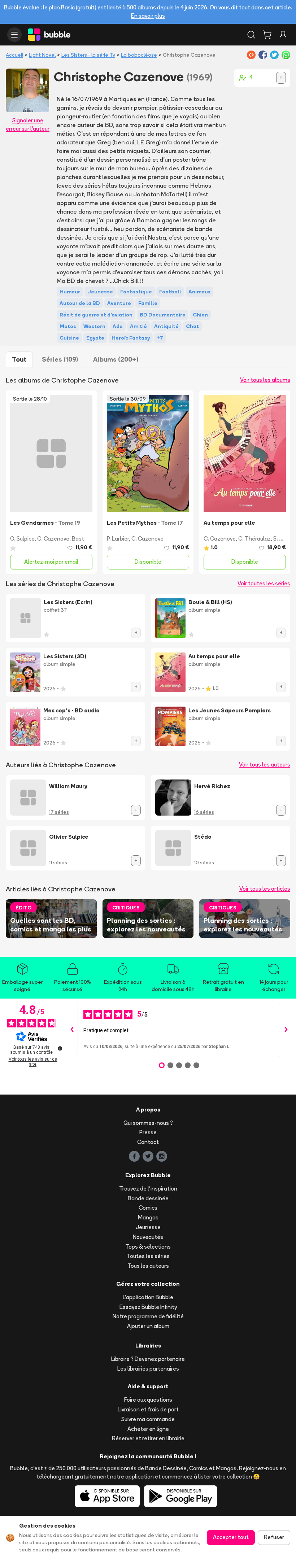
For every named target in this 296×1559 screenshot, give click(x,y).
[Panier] (267, 34)
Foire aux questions (148, 1399)
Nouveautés (148, 1236)
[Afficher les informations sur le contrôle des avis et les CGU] (60, 1048)
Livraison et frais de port (148, 1409)
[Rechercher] (251, 34)
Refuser (274, 1537)
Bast (78, 538)
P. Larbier (118, 538)
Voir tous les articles (264, 888)
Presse (148, 1132)
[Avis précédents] (72, 1030)
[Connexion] (283, 34)
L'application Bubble (148, 1297)
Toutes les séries (148, 1256)
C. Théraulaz (254, 538)
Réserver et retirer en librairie (148, 1438)
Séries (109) (60, 359)
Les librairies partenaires (148, 1368)
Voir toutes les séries (264, 583)
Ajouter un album (148, 1326)
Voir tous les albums (265, 379)
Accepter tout (231, 1537)
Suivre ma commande (148, 1419)
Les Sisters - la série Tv (88, 55)
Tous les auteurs (148, 1265)
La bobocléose (139, 55)
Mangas (148, 1217)
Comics (148, 1207)
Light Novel (42, 55)
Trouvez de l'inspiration (148, 1188)
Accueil (14, 55)
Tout (19, 359)
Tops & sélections (148, 1246)
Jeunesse (148, 1227)
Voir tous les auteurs (264, 764)
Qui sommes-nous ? (148, 1122)
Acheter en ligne (148, 1428)
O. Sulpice (22, 538)
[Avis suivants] (286, 1030)
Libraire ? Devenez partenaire (148, 1358)
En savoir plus (148, 15)
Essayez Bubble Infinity (148, 1306)
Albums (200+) (115, 359)
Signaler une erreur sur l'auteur (27, 124)
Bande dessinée (148, 1198)
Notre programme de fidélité (148, 1316)
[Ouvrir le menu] (14, 34)
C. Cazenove (53, 538)
